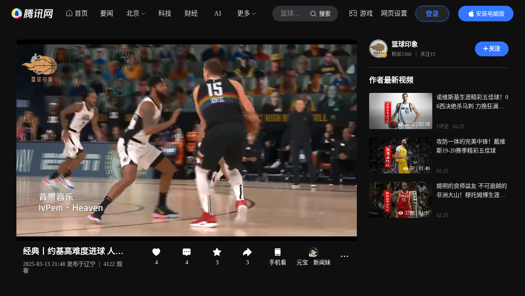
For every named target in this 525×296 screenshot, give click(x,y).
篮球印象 (405, 44)
